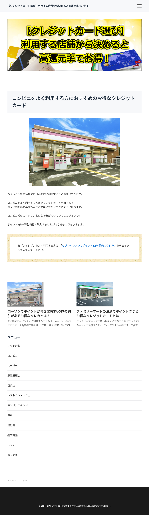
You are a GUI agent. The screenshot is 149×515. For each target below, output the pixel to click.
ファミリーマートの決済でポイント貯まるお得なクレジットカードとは (107, 313)
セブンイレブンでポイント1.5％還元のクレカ (88, 245)
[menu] (139, 6)
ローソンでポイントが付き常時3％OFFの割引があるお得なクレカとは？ (39, 313)
